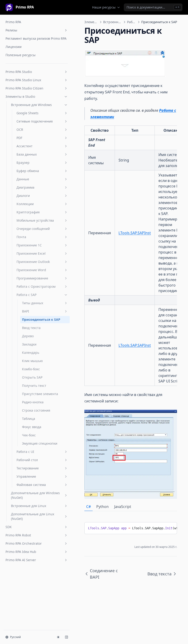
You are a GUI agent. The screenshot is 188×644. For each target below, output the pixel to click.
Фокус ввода (31, 427)
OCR (20, 129)
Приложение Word (31, 270)
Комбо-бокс (31, 369)
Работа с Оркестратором (36, 286)
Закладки (29, 344)
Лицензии (14, 47)
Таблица (28, 418)
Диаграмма (25, 187)
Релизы (11, 30)
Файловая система (31, 484)
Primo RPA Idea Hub (21, 551)
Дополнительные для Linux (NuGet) (32, 516)
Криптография (28, 212)
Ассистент (25, 146)
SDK (9, 527)
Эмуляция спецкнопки (39, 443)
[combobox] (153, 7)
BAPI (25, 311)
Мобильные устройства (35, 220)
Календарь (30, 352)
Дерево (28, 336)
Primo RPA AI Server (21, 560)
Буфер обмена (28, 171)
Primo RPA (13, 22)
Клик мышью (32, 361)
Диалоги (23, 195)
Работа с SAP (26, 295)
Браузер (23, 162)
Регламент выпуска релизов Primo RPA (36, 38)
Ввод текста (31, 328)
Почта (21, 237)
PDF (19, 138)
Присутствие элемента (40, 394)
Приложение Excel (31, 253)
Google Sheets (28, 113)
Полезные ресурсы (21, 55)
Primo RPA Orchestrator (24, 543)
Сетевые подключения (35, 121)
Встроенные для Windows (31, 105)
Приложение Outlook (33, 261)
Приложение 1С (29, 245)
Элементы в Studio (20, 96)
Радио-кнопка (33, 402)
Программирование (32, 278)
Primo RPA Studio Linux (23, 80)
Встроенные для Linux (28, 506)
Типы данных (32, 303)
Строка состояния (36, 410)
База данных (27, 154)
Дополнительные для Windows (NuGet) (35, 495)
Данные (23, 179)
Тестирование (28, 468)
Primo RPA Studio (19, 72)
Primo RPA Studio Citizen (24, 88)
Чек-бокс (29, 435)
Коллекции (25, 204)
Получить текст (34, 385)
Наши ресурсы (104, 7)
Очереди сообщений (33, 228)
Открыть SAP (32, 377)
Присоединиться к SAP (41, 319)
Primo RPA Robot (18, 535)
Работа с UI (25, 451)
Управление (26, 476)
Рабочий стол (27, 460)
